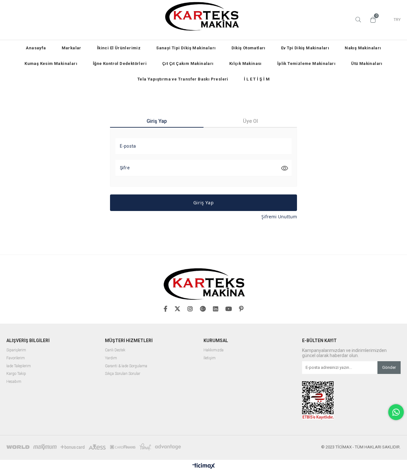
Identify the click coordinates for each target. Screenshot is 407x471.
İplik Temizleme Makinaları (306, 63)
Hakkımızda (214, 350)
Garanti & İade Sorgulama (126, 366)
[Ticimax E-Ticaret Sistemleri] (203, 466)
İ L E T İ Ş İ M (257, 79)
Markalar (71, 48)
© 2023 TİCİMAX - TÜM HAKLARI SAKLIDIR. (361, 447)
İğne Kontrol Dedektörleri (120, 63)
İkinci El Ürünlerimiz (119, 48)
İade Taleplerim (18, 366)
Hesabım (13, 382)
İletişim (210, 358)
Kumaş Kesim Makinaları (50, 63)
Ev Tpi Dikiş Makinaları (305, 48)
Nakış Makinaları (363, 48)
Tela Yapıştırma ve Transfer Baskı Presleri (182, 79)
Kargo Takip (16, 374)
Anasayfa (36, 48)
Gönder (389, 367)
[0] (371, 19)
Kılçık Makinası (245, 63)
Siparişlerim (16, 350)
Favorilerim (15, 358)
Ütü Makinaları (367, 63)
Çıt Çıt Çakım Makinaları (188, 63)
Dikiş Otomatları (248, 48)
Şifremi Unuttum (279, 217)
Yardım (111, 358)
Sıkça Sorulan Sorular (122, 374)
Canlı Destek (115, 350)
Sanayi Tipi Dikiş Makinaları (186, 48)
